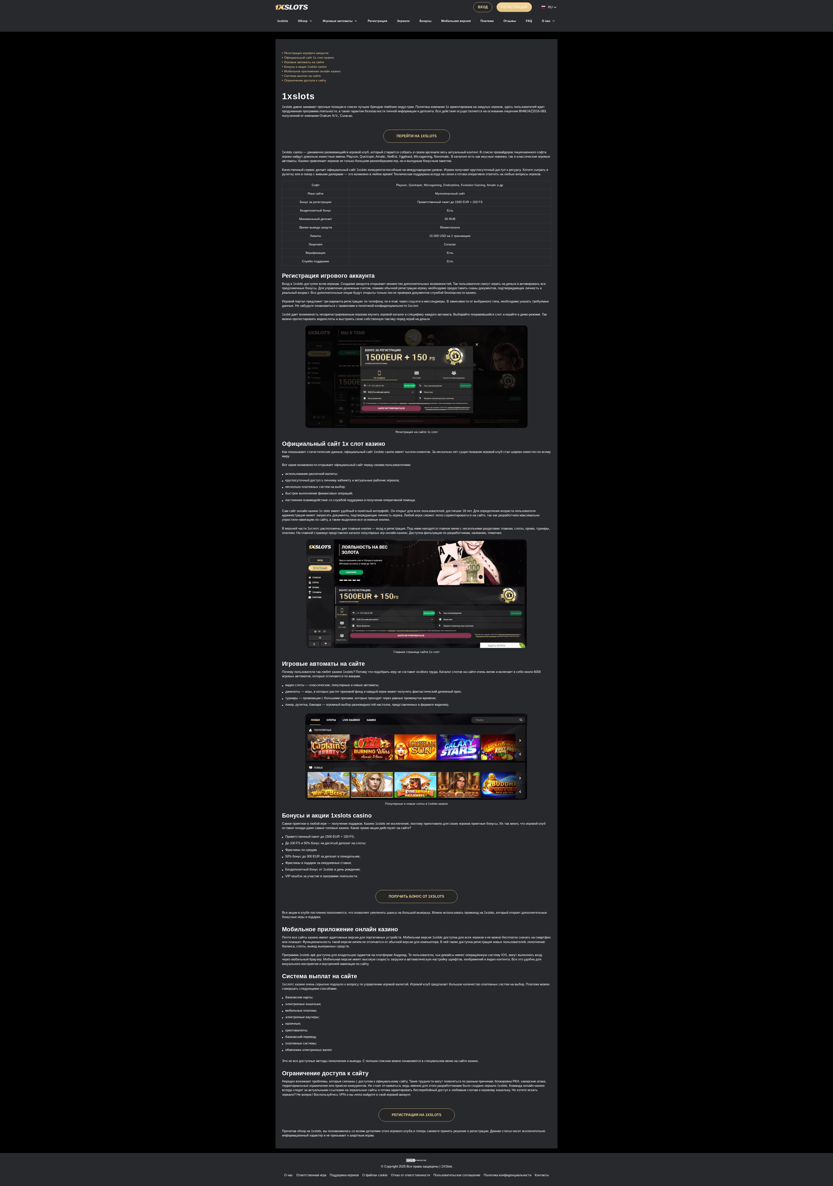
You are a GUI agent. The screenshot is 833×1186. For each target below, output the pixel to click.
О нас (546, 21)
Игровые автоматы (338, 21)
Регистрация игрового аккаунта (306, 53)
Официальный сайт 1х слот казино (309, 57)
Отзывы (509, 21)
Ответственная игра (311, 1175)
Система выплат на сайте (302, 76)
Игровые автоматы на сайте (304, 62)
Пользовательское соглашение (456, 1175)
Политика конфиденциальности (507, 1175)
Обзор (303, 21)
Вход (483, 7)
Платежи (487, 21)
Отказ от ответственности (410, 1175)
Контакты (542, 1175)
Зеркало (403, 21)
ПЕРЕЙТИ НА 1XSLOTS (417, 136)
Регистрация (514, 7)
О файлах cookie (374, 1175)
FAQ (529, 21)
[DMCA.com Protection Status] (416, 1160)
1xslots (282, 21)
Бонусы (425, 21)
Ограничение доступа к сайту (305, 80)
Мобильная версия (456, 21)
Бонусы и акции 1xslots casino (305, 66)
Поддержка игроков (344, 1175)
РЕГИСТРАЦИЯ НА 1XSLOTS (416, 1115)
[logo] (291, 7)
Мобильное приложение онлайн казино (312, 71)
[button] (825, 1169)
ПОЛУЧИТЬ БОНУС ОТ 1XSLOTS (416, 896)
